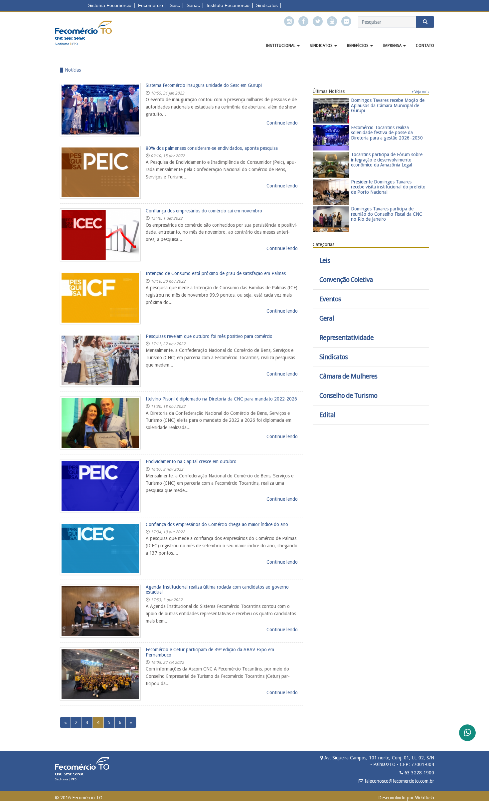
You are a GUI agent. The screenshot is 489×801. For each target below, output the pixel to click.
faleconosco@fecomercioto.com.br (398, 781)
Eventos (330, 299)
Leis (324, 260)
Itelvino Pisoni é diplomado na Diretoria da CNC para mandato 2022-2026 (221, 398)
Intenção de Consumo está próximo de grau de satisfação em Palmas (216, 273)
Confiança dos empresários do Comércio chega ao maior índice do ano (217, 524)
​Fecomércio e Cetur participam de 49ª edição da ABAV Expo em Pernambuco (210, 652)
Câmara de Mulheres (348, 376)
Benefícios (358, 45)
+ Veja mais (420, 92)
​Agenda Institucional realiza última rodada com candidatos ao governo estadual (217, 589)
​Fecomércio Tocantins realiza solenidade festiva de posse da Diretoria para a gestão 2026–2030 (387, 132)
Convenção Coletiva (346, 280)
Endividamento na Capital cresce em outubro (191, 461)
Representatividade (346, 338)
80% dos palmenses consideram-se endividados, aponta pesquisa (212, 148)
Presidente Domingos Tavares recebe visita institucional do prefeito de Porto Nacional (388, 187)
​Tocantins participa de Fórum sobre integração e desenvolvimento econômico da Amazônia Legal (386, 159)
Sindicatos (322, 45)
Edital (327, 415)
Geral (326, 318)
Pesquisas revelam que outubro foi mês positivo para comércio (209, 336)
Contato (425, 45)
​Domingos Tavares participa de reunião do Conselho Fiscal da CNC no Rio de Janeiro (386, 214)
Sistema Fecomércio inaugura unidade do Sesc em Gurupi (204, 85)
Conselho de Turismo (348, 396)
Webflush (424, 797)
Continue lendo (282, 123)
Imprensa (393, 45)
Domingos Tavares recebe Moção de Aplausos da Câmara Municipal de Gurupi (387, 105)
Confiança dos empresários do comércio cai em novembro (204, 210)
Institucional (281, 45)
